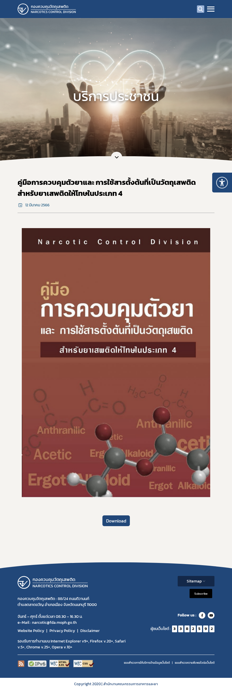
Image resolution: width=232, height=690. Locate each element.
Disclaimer (90, 631)
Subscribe (200, 593)
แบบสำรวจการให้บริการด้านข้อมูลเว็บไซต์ (147, 663)
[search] (201, 9)
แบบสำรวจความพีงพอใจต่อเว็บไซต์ (194, 663)
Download (116, 520)
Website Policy (31, 631)
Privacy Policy (62, 631)
